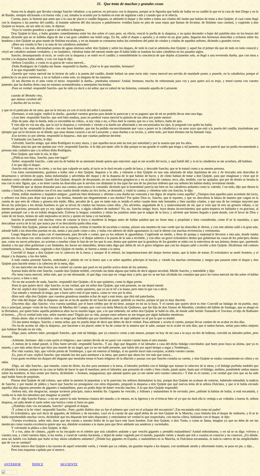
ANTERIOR (12, 464)
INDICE (37, 464)
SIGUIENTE (69, 464)
